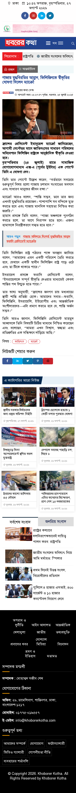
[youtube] (33, 15)
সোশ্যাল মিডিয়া (41, 641)
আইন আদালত (41, 625)
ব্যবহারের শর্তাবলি (16, 761)
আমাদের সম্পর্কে (15, 743)
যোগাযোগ (36, 743)
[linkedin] (41, 15)
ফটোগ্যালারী (56, 743)
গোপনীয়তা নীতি (39, 752)
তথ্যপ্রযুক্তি (63, 632)
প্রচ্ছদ (10, 70)
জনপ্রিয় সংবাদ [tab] (55, 521)
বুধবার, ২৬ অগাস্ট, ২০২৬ (55, 421)
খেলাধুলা (19, 632)
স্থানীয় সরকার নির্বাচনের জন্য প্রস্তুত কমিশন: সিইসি (17, 412)
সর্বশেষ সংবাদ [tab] (20, 522)
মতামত (52, 656)
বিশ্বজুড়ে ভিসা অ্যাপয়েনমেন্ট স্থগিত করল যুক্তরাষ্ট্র (18, 454)
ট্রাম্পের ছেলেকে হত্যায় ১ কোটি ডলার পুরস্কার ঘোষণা (56, 412)
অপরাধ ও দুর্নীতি (19, 622)
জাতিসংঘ (19, 341)
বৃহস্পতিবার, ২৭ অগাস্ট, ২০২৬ (19, 421)
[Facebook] (7, 361)
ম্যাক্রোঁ (34, 341)
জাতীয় (41, 632)
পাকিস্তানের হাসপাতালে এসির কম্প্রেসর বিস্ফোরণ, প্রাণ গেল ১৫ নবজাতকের (56, 498)
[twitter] (50, 15)
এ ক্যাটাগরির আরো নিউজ (21, 380)
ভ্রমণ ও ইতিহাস (30, 653)
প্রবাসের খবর (19, 644)
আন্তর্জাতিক (28, 69)
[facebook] (25, 15)
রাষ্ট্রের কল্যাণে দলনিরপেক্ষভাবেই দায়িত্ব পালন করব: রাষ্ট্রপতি (49, 536)
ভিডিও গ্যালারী (14, 752)
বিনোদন (62, 644)
